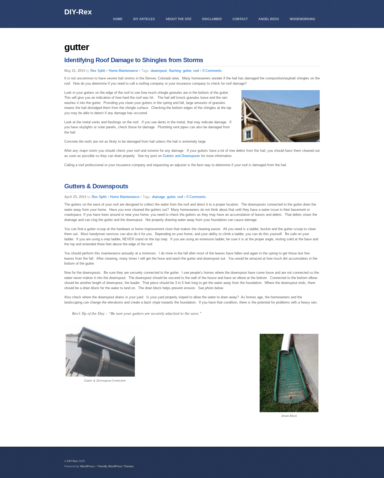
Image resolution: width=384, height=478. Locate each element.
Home (118, 19)
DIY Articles (144, 19)
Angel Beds (268, 19)
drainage (158, 197)
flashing (175, 71)
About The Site (178, 19)
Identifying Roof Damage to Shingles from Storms (133, 59)
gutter (187, 71)
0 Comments (212, 71)
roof (196, 71)
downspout (159, 71)
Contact (240, 19)
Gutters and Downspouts (181, 156)
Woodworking (302, 19)
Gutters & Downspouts (96, 186)
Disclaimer (212, 19)
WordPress (87, 466)
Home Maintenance (123, 71)
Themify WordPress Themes (115, 466)
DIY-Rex (72, 461)
